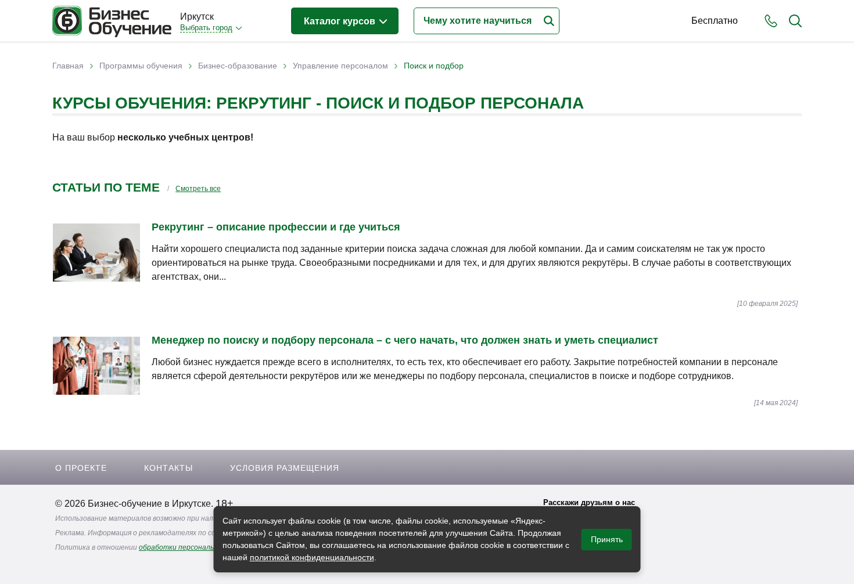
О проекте (81, 468)
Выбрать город (206, 27)
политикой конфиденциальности (312, 557)
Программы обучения (140, 65)
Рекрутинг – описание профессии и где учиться (276, 227)
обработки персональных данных (196, 547)
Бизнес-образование (237, 65)
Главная (68, 65)
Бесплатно (714, 21)
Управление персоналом (340, 65)
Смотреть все (198, 189)
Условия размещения (284, 468)
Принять (607, 539)
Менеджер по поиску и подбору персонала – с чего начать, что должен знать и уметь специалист (405, 340)
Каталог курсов (341, 21)
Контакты (168, 468)
